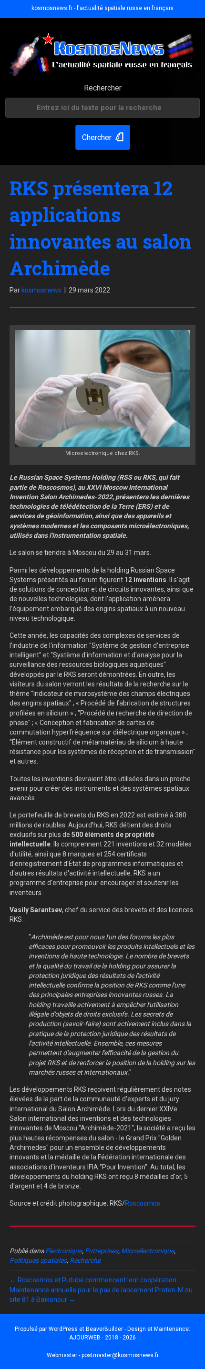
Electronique (63, 1251)
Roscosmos (142, 1203)
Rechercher (103, 87)
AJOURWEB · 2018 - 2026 (102, 1337)
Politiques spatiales (38, 1260)
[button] (102, 137)
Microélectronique (147, 1251)
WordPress (63, 1329)
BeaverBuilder (104, 1329)
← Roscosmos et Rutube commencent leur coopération (93, 1280)
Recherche (85, 1260)
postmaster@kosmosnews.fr (120, 1355)
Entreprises (101, 1251)
